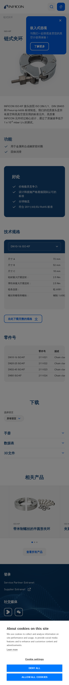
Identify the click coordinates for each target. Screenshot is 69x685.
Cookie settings (34, 659)
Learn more (12, 649)
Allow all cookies (34, 677)
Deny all (35, 668)
